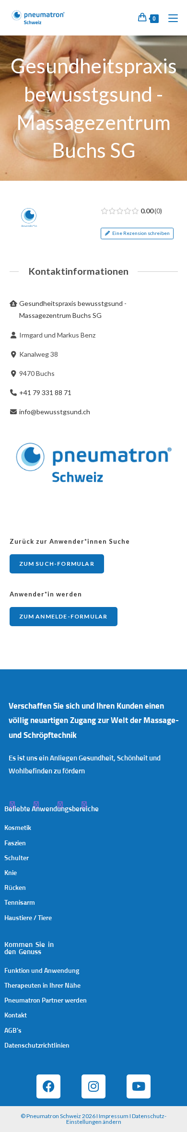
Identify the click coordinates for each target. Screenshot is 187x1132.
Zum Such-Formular (56, 563)
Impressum (114, 1116)
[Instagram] (93, 1086)
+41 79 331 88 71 (45, 392)
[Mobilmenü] (169, 17)
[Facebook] (48, 1086)
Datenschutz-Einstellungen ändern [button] (116, 1118)
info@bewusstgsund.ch (54, 412)
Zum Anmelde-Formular (63, 616)
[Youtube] (139, 1086)
